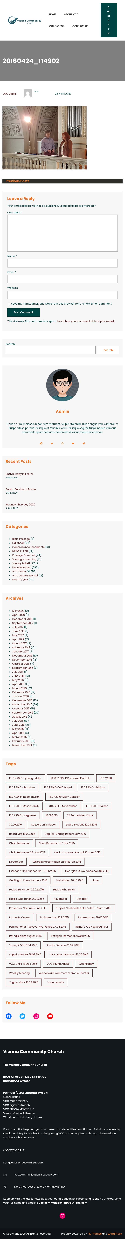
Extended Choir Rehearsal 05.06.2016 (32, 871)
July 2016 (17, 672)
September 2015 (22, 712)
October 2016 (20, 664)
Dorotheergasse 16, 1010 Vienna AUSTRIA (39, 1187)
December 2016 (22, 656)
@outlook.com (49, 1174)
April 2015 (18, 733)
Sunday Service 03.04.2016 (62, 945)
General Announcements (28, 547)
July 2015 (17, 721)
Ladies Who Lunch (64, 889)
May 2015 (18, 729)
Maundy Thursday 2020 (20, 504)
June (95, 880)
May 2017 (18, 635)
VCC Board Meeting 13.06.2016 (69, 954)
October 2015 (20, 708)
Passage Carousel (23, 555)
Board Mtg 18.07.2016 (22, 834)
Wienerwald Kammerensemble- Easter (64, 973)
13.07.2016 (106, 778)
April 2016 (18, 684)
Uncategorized (21, 567)
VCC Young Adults (58, 964)
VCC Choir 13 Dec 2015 (23, 964)
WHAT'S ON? (20, 579)
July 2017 (17, 627)
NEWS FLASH (20, 551)
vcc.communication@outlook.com (63, 1203)
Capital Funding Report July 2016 (65, 834)
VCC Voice (9, 94)
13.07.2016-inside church (24, 797)
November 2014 (22, 745)
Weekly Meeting (19, 973)
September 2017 (22, 623)
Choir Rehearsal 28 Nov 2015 (27, 852)
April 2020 (18, 615)
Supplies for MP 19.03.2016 (25, 954)
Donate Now (108, 20)
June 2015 (18, 725)
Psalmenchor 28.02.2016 (93, 917)
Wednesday (86, 964)
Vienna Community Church (33, 1052)
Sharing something (24, 559)
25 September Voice (80, 815)
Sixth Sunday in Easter (19, 474)
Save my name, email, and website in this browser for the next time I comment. (61, 304)
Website (12, 288)
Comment (14, 212)
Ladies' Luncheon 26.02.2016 (26, 889)
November (60, 899)
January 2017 (20, 651)
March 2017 (19, 643)
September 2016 (22, 668)
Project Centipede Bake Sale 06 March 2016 (83, 908)
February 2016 (21, 692)
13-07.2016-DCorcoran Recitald (70, 778)
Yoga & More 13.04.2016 (23, 982)
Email (11, 272)
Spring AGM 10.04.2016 (23, 945)
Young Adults (56, 982)
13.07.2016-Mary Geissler (64, 797)
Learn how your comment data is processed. (85, 321)
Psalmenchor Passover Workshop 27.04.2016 (37, 927)
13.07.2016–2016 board (58, 787)
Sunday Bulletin (21, 563)
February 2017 (21, 647)
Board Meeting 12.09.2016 (81, 824)
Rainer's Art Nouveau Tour (91, 927)
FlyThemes (95, 1234)
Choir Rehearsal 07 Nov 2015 (57, 843)
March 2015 (19, 737)
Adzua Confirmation (43, 824)
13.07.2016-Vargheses (22, 815)
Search (10, 344)
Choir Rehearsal (19, 843)
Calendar (18, 543)
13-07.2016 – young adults (25, 778)
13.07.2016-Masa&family (24, 806)
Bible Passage (21, 539)
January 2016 (20, 696)
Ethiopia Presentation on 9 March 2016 (56, 862)
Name (12, 256)
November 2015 (22, 704)
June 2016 (18, 676)
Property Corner (19, 917)
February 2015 (21, 741)
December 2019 (22, 619)
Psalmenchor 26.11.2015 (54, 917)
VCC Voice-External (25, 575)
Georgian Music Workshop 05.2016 (87, 871)
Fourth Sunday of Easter (21, 489)
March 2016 (19, 688)
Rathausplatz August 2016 (25, 936)
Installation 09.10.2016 (69, 880)
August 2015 (19, 717)
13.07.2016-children (93, 787)
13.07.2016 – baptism (22, 787)
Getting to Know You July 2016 (28, 880)
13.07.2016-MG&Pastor (63, 806)
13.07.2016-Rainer (97, 806)
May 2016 (18, 680)
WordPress (115, 1234)
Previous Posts (17, 181)
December (16, 862)
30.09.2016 (15, 824)
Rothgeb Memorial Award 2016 (70, 936)
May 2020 (18, 611)
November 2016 (22, 660)
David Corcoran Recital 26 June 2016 (77, 852)
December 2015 (22, 700)
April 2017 (18, 639)
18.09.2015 (52, 815)
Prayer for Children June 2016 (28, 908)
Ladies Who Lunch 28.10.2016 (26, 899)
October (82, 899)
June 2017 (18, 631)
